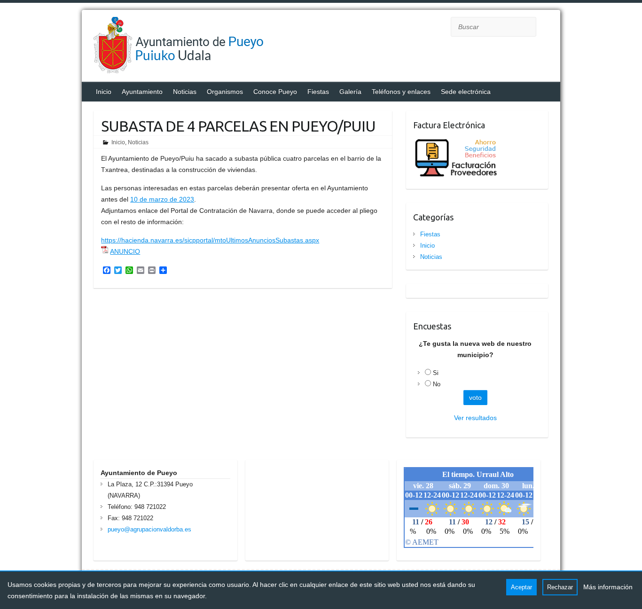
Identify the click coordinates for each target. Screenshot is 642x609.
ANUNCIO (125, 251)
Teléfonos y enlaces (401, 91)
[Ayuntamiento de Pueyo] (187, 47)
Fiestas (318, 91)
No (436, 384)
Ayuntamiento (142, 91)
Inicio (103, 91)
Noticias (184, 91)
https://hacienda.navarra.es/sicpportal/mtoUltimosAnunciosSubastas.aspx (210, 240)
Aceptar (521, 587)
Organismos (225, 91)
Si (435, 372)
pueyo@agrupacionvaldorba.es (149, 529)
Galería (350, 91)
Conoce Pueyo (275, 91)
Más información (608, 587)
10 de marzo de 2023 (162, 199)
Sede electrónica (466, 91)
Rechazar (560, 587)
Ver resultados (475, 418)
